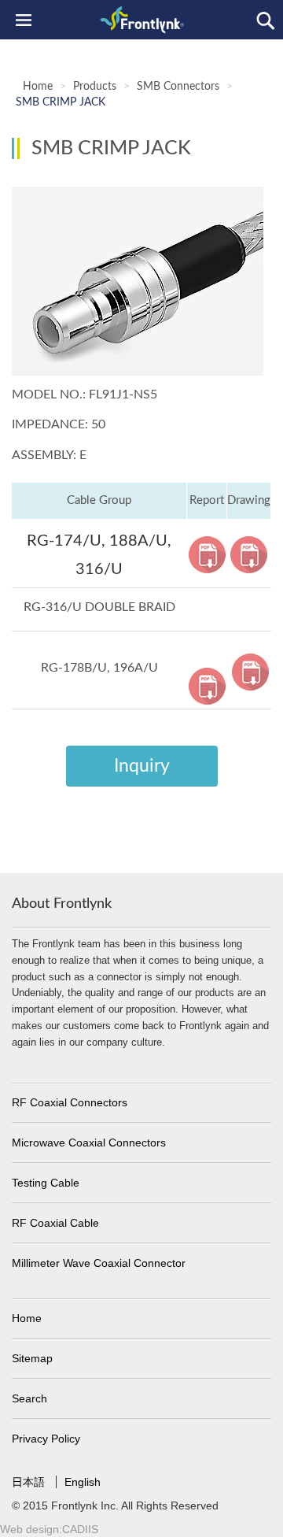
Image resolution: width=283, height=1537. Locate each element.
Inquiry (142, 766)
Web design (29, 1529)
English (82, 1482)
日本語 (30, 1482)
